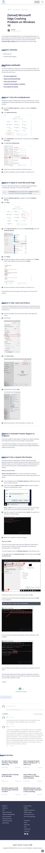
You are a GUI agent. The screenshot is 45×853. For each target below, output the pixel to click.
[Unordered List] (14, 709)
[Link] (19, 709)
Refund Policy (6, 823)
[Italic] (8, 709)
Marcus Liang (4, 794)
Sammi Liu (25, 794)
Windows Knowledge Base (9, 814)
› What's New (27, 824)
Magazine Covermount (29, 810)
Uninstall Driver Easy (7, 820)
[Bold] (7, 709)
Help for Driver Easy (7, 812)
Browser (4, 682)
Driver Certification (7, 816)
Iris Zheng (13, 29)
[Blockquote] (16, 709)
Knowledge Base (16, 9)
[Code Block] (17, 709)
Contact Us (5, 808)
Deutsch (20, 845)
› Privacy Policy (27, 829)
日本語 (30, 845)
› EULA (25, 826)
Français (25, 845)
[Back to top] (42, 851)
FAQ (3, 810)
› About (25, 822)
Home (10, 9)
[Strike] (11, 709)
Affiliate (26, 808)
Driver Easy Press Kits (29, 814)
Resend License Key (7, 818)
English (15, 845)
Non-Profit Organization (29, 816)
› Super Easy (26, 831)
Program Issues (24, 9)
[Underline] (10, 709)
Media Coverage (28, 812)
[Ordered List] (13, 709)
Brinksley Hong (5, 767)
